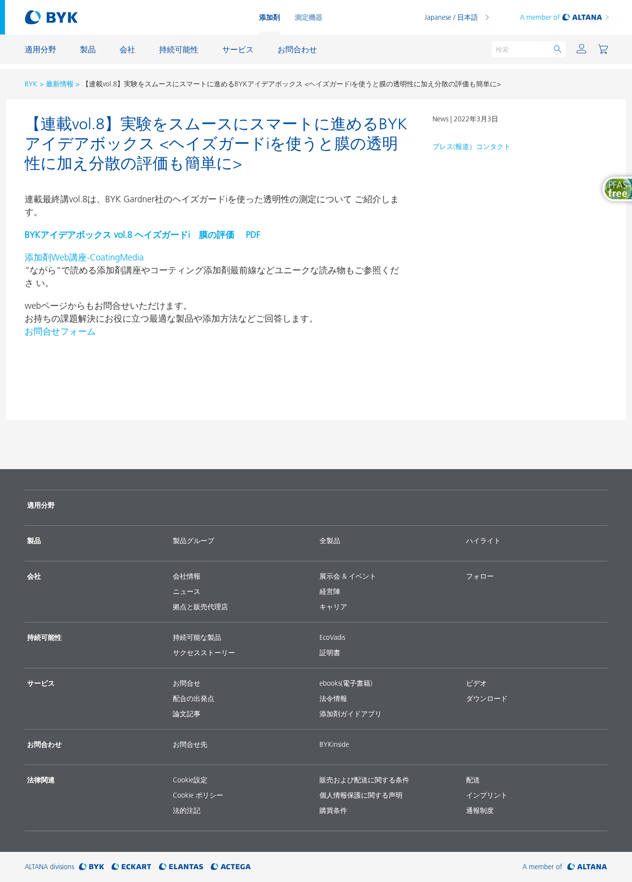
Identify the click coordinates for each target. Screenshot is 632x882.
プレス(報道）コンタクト (472, 146)
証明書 (329, 652)
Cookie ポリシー (198, 795)
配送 (473, 779)
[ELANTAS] (181, 867)
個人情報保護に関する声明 (360, 795)
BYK (31, 83)
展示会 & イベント (347, 576)
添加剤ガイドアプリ (350, 713)
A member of (540, 17)
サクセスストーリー (204, 652)
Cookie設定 (190, 779)
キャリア (333, 606)
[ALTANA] (587, 867)
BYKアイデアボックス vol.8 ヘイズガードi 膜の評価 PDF (142, 234)
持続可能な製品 (197, 637)
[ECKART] (132, 867)
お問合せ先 (190, 744)
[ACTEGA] (231, 867)
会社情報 (186, 576)
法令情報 (333, 698)
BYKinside (334, 744)
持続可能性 (44, 637)
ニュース (186, 591)
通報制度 (480, 810)
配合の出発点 (193, 698)
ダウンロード (487, 698)
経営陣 (329, 591)
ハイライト (483, 540)
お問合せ (186, 683)
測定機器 (308, 17)
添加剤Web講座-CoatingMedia (84, 257)
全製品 (329, 540)
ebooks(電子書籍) (345, 683)
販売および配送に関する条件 (364, 779)
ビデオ (476, 683)
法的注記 (186, 810)
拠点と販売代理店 (200, 606)
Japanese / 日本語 (451, 17)
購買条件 (333, 810)
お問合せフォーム (60, 331)
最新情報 (60, 83)
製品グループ (193, 540)
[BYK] (91, 867)
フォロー (480, 576)
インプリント (487, 795)
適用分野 (41, 505)
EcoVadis (332, 637)
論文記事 (186, 713)
